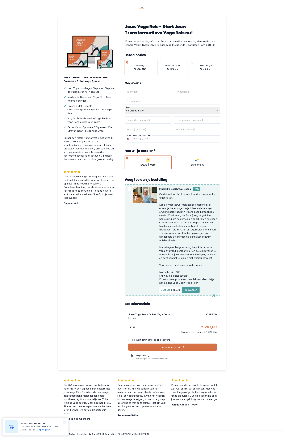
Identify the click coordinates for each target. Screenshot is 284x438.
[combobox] (128, 139)
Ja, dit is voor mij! (171, 347)
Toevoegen (191, 289)
